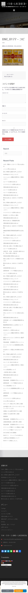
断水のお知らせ (7, 327)
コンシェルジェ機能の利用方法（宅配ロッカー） (13, 480)
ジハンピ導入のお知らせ (9, 169)
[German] (10, 561)
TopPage (3, 508)
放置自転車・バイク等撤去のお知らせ (13, 270)
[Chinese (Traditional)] (4, 561)
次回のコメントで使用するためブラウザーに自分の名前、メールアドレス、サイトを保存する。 (13, 131)
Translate (9, 566)
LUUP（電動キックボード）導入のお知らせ (12, 469)
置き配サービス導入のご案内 (10, 215)
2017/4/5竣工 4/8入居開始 (9, 432)
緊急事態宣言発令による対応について (13, 325)
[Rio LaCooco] (14, 4)
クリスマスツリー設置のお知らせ (12, 184)
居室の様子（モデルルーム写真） (9, 519)
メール (4, 113)
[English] (1, 561)
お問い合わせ (4, 527)
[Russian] (11, 561)
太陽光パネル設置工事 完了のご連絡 (12, 411)
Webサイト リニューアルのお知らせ (13, 435)
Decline (7, 590)
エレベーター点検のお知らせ (10, 286)
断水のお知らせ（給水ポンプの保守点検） (12, 499)
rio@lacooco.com (7, 545)
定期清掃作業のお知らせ (9, 268)
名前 (4, 106)
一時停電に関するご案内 (9, 372)
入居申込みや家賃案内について (11, 438)
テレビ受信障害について (9, 369)
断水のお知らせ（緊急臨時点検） (12, 220)
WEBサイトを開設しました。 (10, 440)
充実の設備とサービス (7, 516)
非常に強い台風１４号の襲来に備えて (13, 246)
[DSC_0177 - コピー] (13, 57)
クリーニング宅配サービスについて (12, 430)
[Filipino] (7, 561)
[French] (9, 561)
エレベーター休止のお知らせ (10, 362)
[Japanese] (3, 563)
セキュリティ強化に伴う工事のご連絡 (13, 403)
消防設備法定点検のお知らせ (10, 187)
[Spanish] (1, 563)
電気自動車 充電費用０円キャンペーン (13, 342)
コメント (5, 92)
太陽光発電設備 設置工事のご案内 (12, 422)
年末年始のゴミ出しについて (10, 174)
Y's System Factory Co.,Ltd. (14, 580)
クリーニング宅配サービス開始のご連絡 (13, 427)
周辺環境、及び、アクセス (8, 524)
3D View (3, 521)
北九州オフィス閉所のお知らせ (11, 330)
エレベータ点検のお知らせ (10, 181)
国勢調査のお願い (7, 310)
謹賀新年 (5, 395)
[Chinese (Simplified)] (3, 561)
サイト (4, 120)
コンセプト (4, 511)
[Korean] (6, 561)
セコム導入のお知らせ (9, 401)
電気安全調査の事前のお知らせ (11, 256)
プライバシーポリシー (7, 530)
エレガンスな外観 (5, 513)
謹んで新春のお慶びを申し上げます (12, 171)
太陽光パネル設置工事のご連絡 (11, 413)
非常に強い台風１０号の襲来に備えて (13, 307)
